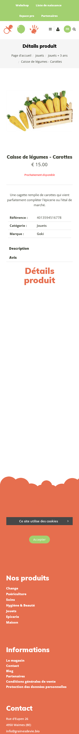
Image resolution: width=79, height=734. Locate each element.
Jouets (39, 55)
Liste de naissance (49, 5)
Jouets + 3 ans (58, 55)
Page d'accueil (21, 55)
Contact (12, 666)
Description (19, 248)
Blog (9, 671)
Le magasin (15, 660)
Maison (12, 622)
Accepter (39, 540)
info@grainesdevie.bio (23, 731)
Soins (10, 599)
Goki (40, 234)
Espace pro (26, 16)
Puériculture (16, 594)
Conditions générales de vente (31, 681)
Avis (13, 257)
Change (12, 588)
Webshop (22, 5)
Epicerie (12, 617)
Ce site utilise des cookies (38, 521)
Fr (67, 29)
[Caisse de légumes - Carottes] (39, 80)
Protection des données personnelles (36, 687)
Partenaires (49, 16)
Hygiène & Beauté (20, 605)
